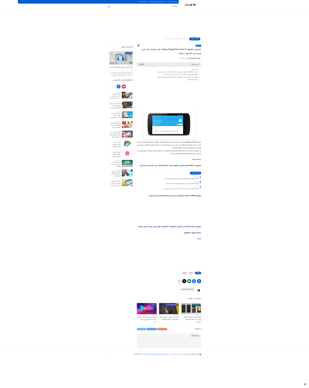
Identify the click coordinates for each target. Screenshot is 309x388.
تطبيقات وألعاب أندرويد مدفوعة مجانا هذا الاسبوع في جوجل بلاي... (181, 189)
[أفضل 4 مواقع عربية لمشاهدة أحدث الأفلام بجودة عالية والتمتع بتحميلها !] (127, 104)
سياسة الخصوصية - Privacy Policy (157, 1)
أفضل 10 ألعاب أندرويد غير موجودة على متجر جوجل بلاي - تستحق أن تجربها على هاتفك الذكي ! (115, 96)
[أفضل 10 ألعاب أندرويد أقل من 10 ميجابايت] (127, 163)
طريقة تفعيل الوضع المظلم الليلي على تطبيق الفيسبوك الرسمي (181, 178)
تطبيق (198, 45)
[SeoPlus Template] (200, 354)
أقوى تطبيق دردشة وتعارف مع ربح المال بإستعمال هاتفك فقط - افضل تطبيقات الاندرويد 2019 (115, 135)
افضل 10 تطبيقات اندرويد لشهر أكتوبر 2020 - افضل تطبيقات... (182, 183)
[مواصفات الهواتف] (109, 354)
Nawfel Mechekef (192, 58)
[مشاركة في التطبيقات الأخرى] (179, 281)
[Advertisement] (154, 24)
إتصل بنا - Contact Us (172, 1)
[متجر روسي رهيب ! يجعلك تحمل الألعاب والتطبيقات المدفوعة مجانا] (127, 114)
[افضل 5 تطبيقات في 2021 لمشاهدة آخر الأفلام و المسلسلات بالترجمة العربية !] (127, 173)
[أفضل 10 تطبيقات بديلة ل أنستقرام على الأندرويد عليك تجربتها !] (127, 182)
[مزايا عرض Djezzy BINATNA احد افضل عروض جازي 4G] (127, 124)
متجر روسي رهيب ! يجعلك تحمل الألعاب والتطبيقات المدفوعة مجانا (115, 116)
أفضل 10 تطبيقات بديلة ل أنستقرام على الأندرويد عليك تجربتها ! (116, 184)
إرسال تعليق (194, 335)
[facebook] (119, 86)
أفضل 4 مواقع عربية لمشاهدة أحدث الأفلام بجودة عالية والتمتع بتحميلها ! (115, 106)
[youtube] (124, 86)
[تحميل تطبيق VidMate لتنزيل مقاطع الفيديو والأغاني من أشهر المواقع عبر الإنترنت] (127, 153)
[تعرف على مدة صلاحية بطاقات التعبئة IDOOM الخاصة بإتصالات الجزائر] (127, 143)
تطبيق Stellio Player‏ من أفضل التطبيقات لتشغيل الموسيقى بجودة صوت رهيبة (177, 77)
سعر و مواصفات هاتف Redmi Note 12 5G (177, 38)
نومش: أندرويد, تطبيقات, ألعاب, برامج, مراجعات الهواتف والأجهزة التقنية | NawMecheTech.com (160, 354)
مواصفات (174, 6)
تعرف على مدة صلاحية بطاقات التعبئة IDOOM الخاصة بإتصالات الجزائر (116, 145)
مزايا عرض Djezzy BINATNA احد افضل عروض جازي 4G (115, 125)
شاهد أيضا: (195, 69)
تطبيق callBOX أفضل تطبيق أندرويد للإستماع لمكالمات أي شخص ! (180, 74)
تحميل (199, 238)
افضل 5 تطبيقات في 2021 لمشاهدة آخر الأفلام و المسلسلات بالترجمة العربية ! (116, 174)
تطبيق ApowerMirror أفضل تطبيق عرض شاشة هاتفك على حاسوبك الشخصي (178, 72)
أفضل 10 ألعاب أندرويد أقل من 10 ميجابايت (116, 164)
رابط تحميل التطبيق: (192, 79)
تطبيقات (184, 272)
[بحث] (109, 6)
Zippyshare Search (191, 142)
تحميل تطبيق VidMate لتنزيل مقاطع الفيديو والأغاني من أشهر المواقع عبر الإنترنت (115, 155)
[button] (194, 281)
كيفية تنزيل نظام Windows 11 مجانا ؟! (122, 69)
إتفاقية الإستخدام (142, 1)
